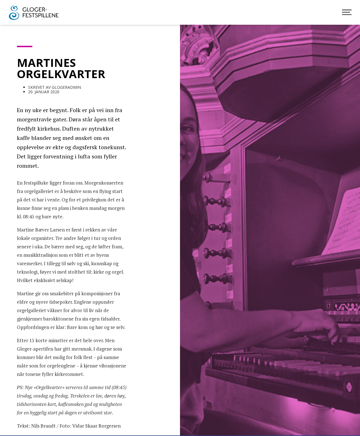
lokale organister (35, 238)
